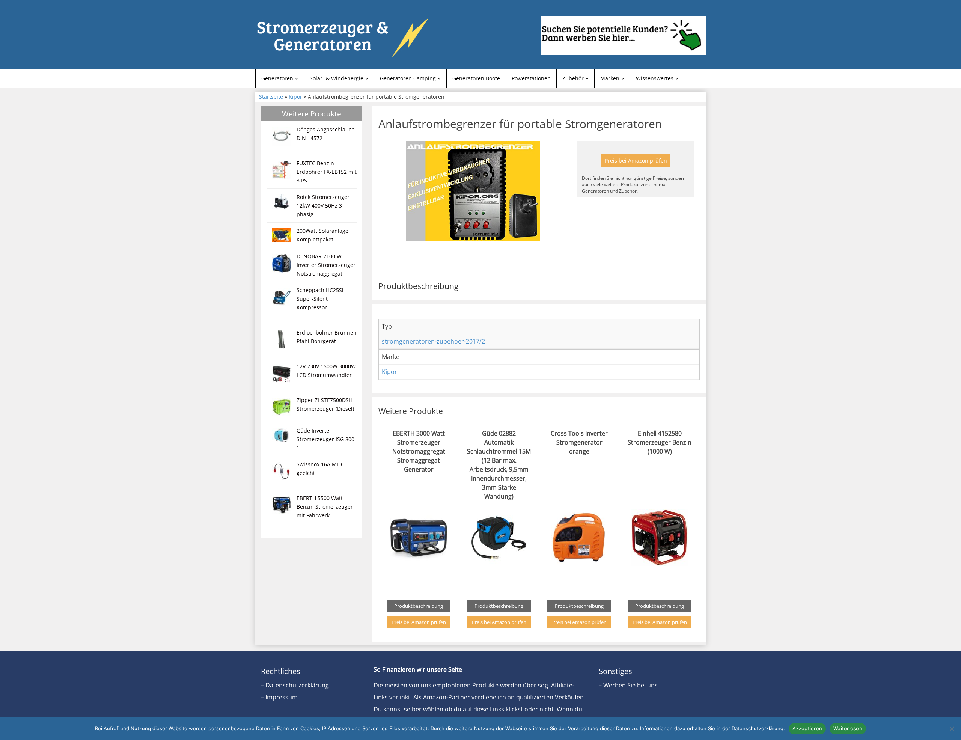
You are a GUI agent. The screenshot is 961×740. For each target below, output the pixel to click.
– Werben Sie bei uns (628, 685)
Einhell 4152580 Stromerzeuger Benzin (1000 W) (659, 442)
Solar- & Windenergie (337, 78)
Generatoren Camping (408, 78)
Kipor (295, 96)
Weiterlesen (847, 728)
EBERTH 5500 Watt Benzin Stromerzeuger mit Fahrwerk (325, 506)
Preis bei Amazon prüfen (636, 160)
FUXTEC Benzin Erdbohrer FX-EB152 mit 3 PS (327, 172)
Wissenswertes (655, 78)
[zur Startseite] (349, 36)
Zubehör (573, 78)
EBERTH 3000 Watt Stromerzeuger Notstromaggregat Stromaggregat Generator (418, 451)
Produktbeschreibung (418, 606)
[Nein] (951, 728)
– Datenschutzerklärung (295, 685)
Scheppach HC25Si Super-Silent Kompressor (320, 298)
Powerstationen (531, 78)
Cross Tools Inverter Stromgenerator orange (579, 442)
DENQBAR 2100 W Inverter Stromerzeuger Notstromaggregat (326, 265)
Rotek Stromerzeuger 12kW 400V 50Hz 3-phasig (323, 205)
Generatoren (278, 78)
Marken (610, 78)
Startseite (271, 96)
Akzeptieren (807, 728)
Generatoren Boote (476, 78)
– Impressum (279, 697)
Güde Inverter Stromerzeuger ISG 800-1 (326, 439)
